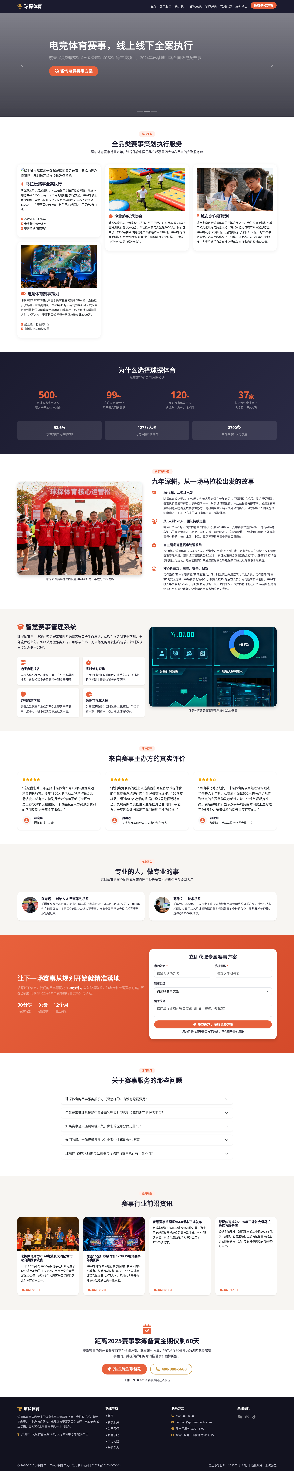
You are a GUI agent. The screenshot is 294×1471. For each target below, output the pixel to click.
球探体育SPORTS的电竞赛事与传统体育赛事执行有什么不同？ (109, 1153)
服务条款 (271, 1465)
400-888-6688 (174, 1369)
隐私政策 (256, 1465)
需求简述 (159, 1001)
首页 (153, 6)
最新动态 (241, 6)
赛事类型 (159, 983)
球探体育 (33, 6)
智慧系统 (196, 6)
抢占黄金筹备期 (127, 1368)
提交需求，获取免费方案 (215, 1024)
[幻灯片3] (154, 111)
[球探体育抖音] (254, 1416)
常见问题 (226, 6)
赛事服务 (165, 6)
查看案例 (69, 71)
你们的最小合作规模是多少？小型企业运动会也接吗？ (103, 1140)
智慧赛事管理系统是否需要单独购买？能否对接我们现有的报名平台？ (115, 1112)
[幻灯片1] (140, 111)
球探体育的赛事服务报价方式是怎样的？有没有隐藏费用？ (107, 1099)
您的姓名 (161, 966)
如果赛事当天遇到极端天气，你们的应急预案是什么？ (103, 1126)
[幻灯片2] (147, 111)
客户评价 (211, 6)
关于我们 (181, 6)
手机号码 (221, 966)
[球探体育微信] (239, 1416)
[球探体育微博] (247, 1416)
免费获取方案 (263, 5)
